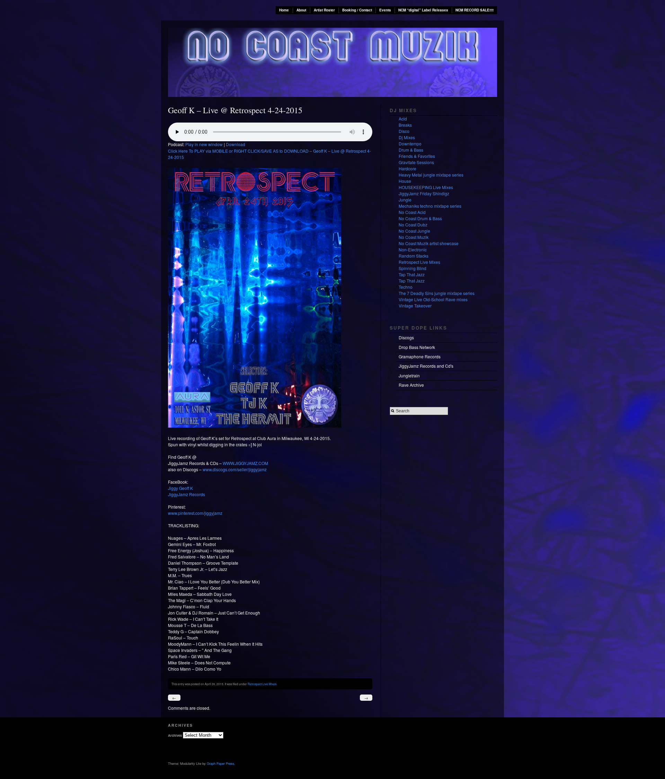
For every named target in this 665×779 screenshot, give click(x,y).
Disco (404, 131)
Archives (175, 735)
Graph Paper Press (220, 763)
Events (385, 10)
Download (235, 144)
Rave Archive (411, 385)
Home (284, 10)
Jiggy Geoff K (180, 488)
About (301, 10)
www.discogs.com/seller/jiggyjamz (235, 469)
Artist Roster (324, 10)
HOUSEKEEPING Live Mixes (426, 187)
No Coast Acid (412, 212)
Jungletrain (409, 375)
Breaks (405, 125)
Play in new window (204, 144)
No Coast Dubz (413, 224)
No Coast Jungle (414, 231)
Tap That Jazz (412, 274)
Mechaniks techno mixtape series (430, 206)
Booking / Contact (357, 10)
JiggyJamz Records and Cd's (426, 366)
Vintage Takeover (415, 305)
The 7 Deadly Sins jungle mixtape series (437, 293)
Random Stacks (413, 256)
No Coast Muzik (413, 237)
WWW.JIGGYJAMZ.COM (245, 463)
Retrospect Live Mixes (262, 684)
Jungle (405, 200)
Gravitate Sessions (416, 162)
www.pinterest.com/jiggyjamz (195, 513)
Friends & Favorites (417, 156)
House (405, 181)
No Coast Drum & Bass (420, 218)
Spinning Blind (412, 268)
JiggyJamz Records (186, 494)
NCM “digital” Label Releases (423, 10)
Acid (403, 119)
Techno (406, 287)
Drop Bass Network (417, 347)
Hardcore (407, 168)
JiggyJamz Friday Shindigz (424, 193)
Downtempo (410, 143)
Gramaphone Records (420, 356)
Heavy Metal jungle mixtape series (431, 175)
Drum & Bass (411, 150)
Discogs (406, 337)
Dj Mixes (407, 137)
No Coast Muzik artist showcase (429, 243)
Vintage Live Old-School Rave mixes (433, 299)
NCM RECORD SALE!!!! (474, 10)
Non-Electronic (413, 249)
